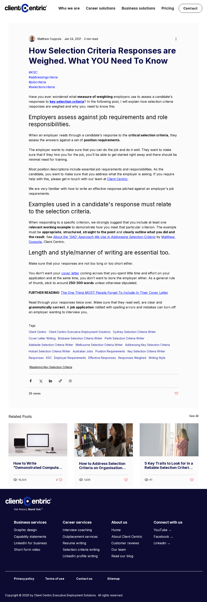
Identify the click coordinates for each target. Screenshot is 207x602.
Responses (36, 357)
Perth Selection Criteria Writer (124, 338)
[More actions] (175, 38)
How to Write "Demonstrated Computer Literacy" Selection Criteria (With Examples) (36, 465)
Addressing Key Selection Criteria (147, 344)
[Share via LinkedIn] (50, 381)
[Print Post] (70, 381)
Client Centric (37, 332)
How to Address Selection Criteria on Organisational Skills (102, 465)
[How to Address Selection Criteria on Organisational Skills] (103, 440)
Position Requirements (110, 351)
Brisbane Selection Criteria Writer (80, 338)
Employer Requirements (70, 357)
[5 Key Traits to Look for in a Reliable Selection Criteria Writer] (169, 439)
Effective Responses (102, 357)
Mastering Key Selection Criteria (51, 367)
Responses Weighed (132, 357)
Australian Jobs (83, 351)
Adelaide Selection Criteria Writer (51, 344)
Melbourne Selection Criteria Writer (99, 344)
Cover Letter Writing (42, 338)
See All (194, 416)
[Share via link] (60, 381)
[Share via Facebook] (31, 381)
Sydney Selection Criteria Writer (134, 332)
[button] (69, 8)
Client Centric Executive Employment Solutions (80, 332)
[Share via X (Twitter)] (40, 381)
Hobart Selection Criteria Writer (49, 351)
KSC (49, 357)
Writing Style (157, 357)
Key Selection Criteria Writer (146, 351)
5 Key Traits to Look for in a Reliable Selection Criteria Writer (169, 465)
